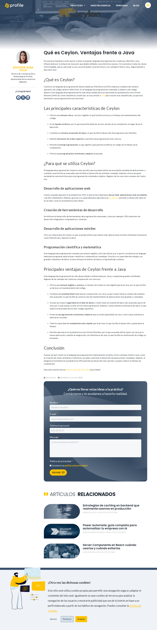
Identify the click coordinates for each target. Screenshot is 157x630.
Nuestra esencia (101, 5)
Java (103, 95)
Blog (136, 5)
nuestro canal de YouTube (77, 369)
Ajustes (53, 619)
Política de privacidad (61, 461)
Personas (122, 5)
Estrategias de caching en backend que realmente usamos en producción (111, 507)
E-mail (53, 414)
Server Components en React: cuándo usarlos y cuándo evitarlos (109, 546)
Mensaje (54, 437)
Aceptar (81, 619)
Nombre (54, 402)
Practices (76, 5)
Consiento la (70, 465)
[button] (18, 97)
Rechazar (67, 619)
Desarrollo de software (71, 378)
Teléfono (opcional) (59, 425)
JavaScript (113, 198)
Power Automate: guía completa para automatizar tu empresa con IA (110, 526)
